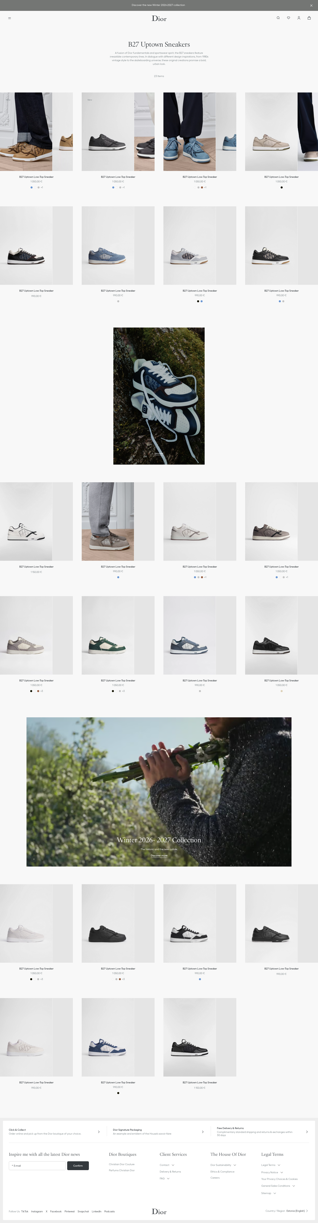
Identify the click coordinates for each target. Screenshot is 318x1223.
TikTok (24, 1211)
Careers (215, 1177)
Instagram (37, 1211)
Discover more (159, 855)
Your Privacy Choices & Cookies (279, 1178)
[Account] (299, 18)
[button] (72, 100)
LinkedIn (96, 1211)
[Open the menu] (9, 18)
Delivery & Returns (170, 1171)
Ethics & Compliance (222, 1171)
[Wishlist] (288, 18)
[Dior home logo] (159, 18)
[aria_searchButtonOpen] (278, 18)
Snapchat (83, 1211)
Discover (159, 453)
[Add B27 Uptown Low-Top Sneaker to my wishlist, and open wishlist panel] (72, 100)
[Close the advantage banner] (311, 5)
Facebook (56, 1211)
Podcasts (109, 1211)
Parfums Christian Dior (122, 1170)
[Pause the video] (34, 859)
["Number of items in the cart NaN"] (309, 18)
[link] (158, 5)
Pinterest (70, 1211)
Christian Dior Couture (122, 1164)
